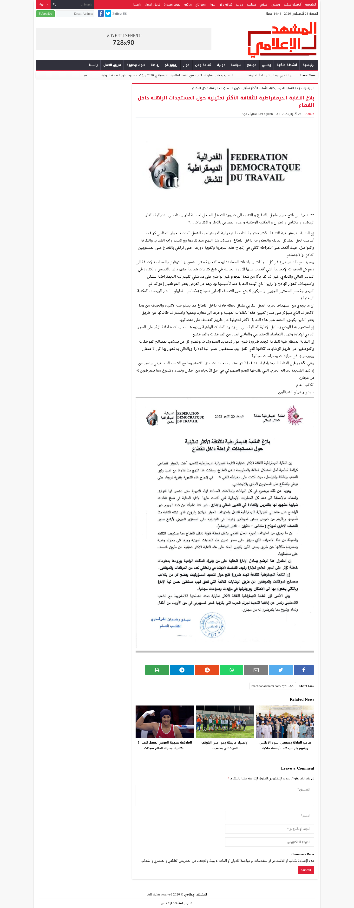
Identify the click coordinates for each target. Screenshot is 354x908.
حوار (212, 4)
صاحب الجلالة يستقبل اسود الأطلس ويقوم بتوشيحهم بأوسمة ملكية (285, 745)
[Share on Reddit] (207, 670)
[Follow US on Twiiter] (107, 13)
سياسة (251, 4)
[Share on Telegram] (182, 670)
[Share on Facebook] (304, 670)
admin (309, 114)
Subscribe (45, 13)
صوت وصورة (172, 4)
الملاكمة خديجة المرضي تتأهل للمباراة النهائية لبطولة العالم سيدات (165, 745)
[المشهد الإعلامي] (264, 40)
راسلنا (137, 4)
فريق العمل (152, 4)
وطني (275, 4)
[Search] (54, 4)
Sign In (43, 4)
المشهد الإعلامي (195, 894)
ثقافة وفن (225, 4)
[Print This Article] (157, 670)
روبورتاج (200, 4)
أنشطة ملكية (293, 4)
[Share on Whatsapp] (231, 670)
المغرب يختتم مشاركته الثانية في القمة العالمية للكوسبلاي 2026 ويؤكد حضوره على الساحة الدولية (204, 75)
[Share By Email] (256, 670)
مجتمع (264, 4)
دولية (239, 4)
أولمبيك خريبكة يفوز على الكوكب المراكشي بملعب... (225, 745)
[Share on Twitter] (280, 670)
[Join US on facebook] (100, 13)
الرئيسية (310, 4)
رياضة (188, 4)
